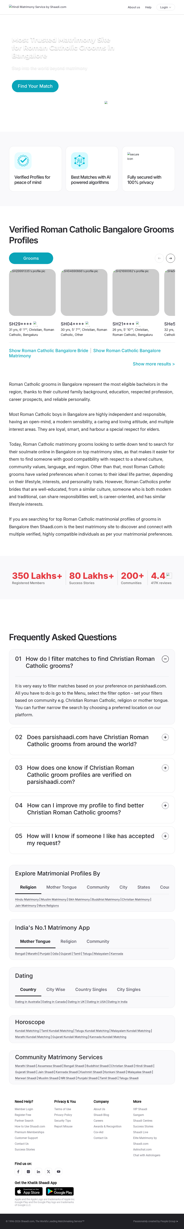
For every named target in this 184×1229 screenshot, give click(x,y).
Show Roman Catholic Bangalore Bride (48, 350)
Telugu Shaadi (129, 1078)
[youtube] (58, 1171)
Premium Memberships (29, 1132)
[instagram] (28, 1171)
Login (164, 7)
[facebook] (18, 1171)
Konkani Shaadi (114, 1072)
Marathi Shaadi (25, 1066)
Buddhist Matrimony (106, 899)
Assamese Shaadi (50, 1066)
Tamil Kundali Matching (57, 1031)
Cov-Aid (98, 1132)
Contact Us (22, 1143)
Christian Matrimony (136, 899)
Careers (98, 1120)
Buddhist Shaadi (97, 1066)
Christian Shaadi (122, 1066)
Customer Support (26, 1138)
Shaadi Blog (101, 1115)
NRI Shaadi (68, 1078)
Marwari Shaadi (25, 1078)
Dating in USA (96, 1002)
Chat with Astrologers (146, 1155)
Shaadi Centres (142, 1120)
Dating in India (117, 1002)
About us (134, 7)
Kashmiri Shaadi (91, 1072)
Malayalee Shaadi (139, 1072)
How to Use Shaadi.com (30, 1126)
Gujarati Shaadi (25, 1072)
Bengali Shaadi (74, 1066)
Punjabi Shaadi (87, 1078)
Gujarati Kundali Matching (70, 1037)
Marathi (32, 953)
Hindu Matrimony (27, 899)
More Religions (48, 905)
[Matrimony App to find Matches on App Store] (29, 1191)
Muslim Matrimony (53, 899)
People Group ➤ (169, 1221)
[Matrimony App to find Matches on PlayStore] (60, 1191)
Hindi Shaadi (144, 1066)
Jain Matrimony (25, 905)
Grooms (31, 258)
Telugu (87, 953)
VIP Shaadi (140, 1109)
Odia (55, 953)
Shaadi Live (140, 1132)
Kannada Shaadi (67, 1072)
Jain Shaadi (46, 1072)
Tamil (76, 953)
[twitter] (48, 1171)
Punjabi (45, 953)
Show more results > (154, 364)
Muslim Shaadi (48, 1078)
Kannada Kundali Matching (107, 1037)
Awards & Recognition (107, 1126)
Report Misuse (63, 1126)
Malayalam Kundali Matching (130, 1031)
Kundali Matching (27, 1031)
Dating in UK (76, 1002)
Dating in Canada (54, 1002)
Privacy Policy (63, 1115)
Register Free (23, 1115)
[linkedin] (38, 1171)
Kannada (117, 953)
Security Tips (62, 1120)
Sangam (138, 1115)
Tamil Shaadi (108, 1078)
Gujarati (66, 953)
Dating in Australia (27, 1002)
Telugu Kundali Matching (92, 1031)
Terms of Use (62, 1109)
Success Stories (25, 1149)
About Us (99, 1109)
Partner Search (24, 1120)
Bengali (20, 953)
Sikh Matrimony (79, 899)
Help (148, 7)
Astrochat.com (142, 1149)
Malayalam (101, 953)
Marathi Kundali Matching (32, 1037)
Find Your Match (35, 86)
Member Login (24, 1109)
